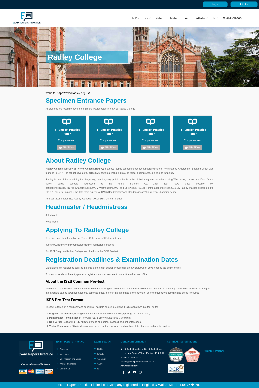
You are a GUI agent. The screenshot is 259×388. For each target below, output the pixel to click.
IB (214, 18)
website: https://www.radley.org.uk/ (68, 93)
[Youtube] (135, 372)
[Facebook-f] (123, 372)
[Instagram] (140, 372)
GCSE (159, 18)
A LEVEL (200, 18)
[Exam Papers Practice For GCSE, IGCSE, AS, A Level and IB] (26, 18)
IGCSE (173, 18)
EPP (134, 18)
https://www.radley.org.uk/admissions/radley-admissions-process (80, 244)
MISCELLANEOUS (232, 18)
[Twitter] (129, 372)
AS (186, 18)
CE (146, 18)
